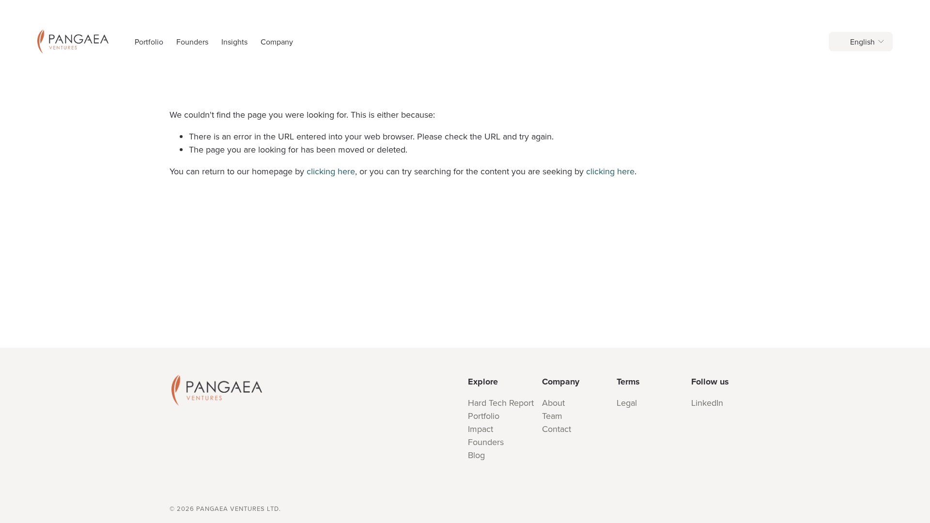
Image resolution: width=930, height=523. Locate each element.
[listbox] (861, 41)
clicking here (331, 171)
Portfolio (149, 41)
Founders (192, 41)
